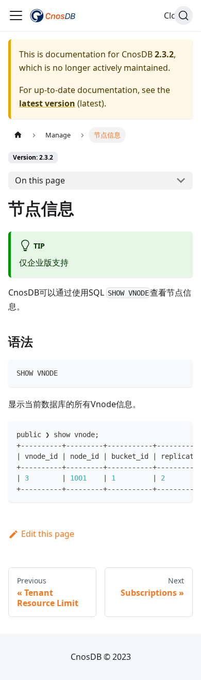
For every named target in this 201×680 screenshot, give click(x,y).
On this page (40, 180)
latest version (47, 103)
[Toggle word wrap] (161, 434)
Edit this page (47, 533)
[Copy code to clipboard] (180, 372)
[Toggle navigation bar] (16, 15)
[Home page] (18, 135)
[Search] (183, 15)
